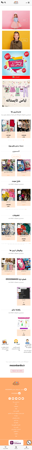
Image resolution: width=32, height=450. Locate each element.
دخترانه (24, 20)
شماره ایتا (16, 422)
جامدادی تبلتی (23, 172)
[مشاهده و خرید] (24, 126)
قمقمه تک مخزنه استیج (8, 172)
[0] (3, 2)
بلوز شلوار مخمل (8, 236)
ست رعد (23, 132)
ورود (16, 436)
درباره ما (16, 415)
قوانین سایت (16, 411)
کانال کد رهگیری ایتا (16, 425)
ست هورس (8, 201)
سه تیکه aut (23, 201)
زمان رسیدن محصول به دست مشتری (16, 413)
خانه (16, 404)
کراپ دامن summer (8, 271)
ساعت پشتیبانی (16, 418)
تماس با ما (16, 427)
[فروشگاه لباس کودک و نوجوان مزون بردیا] (16, 2)
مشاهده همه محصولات (17, 371)
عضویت (16, 433)
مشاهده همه (16, 156)
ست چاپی (8, 132)
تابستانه (24, 93)
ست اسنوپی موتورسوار (24, 236)
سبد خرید (16, 420)
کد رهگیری (16, 431)
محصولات (16, 406)
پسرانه (24, 40)
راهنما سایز (24, 330)
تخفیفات (24, 65)
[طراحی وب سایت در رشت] (16, 444)
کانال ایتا (23, 300)
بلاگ (16, 408)
